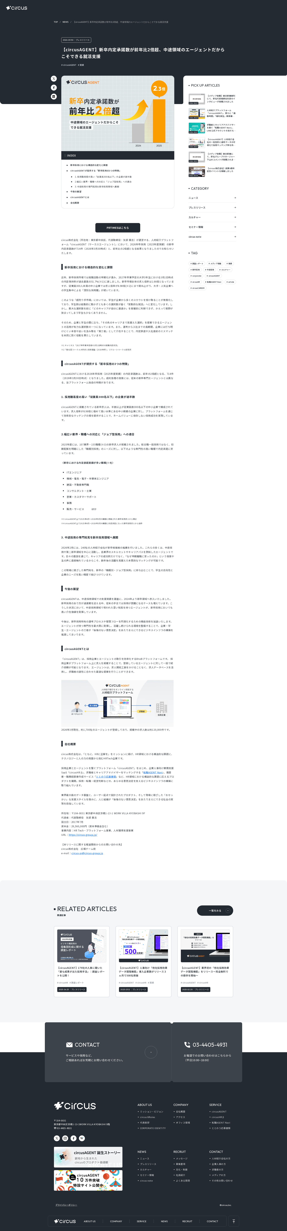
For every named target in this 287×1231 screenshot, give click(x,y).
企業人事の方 (219, 1164)
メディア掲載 (215, 263)
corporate (196, 275)
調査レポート (197, 263)
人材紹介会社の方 (221, 1158)
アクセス (180, 1117)
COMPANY (116, 1221)
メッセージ (182, 1158)
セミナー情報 (196, 227)
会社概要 (180, 1111)
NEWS (164, 1221)
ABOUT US (90, 1221)
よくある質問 (183, 1180)
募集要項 (180, 1164)
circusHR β (218, 1117)
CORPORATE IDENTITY (153, 1128)
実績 (82, 64)
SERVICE (141, 1221)
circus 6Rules (147, 1117)
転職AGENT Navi (153, 772)
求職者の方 (217, 1169)
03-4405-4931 (64, 1128)
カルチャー (195, 217)
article (231, 282)
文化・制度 (182, 1169)
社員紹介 (180, 1175)
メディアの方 (219, 1175)
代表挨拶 (144, 1122)
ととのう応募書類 (106, 776)
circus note (195, 236)
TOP (56, 22)
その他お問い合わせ (222, 1180)
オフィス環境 (183, 1122)
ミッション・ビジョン (151, 1111)
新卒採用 (196, 269)
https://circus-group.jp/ (83, 835)
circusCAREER (198, 288)
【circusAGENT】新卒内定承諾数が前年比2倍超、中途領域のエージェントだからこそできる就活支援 (120, 22)
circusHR (196, 282)
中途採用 (210, 269)
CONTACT (212, 1221)
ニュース (193, 198)
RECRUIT (187, 1221)
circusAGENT (69, 64)
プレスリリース (83, 40)
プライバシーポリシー (66, 1204)
